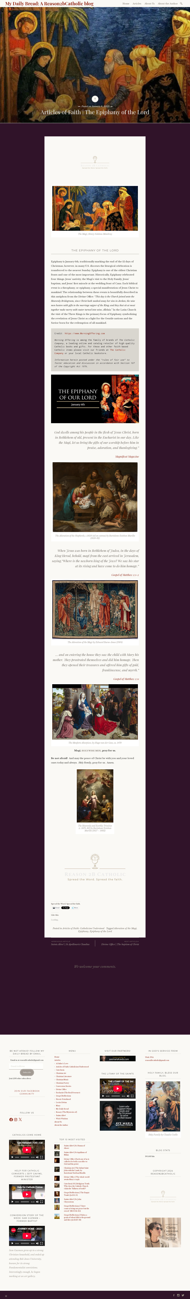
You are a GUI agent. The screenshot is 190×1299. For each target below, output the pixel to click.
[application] (27, 1150)
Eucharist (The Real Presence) (68, 1093)
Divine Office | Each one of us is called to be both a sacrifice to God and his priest (76, 1161)
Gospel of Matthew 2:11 (126, 679)
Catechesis (60, 1070)
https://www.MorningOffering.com (85, 333)
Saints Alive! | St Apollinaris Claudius (70, 943)
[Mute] (37, 1157)
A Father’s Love (62, 1063)
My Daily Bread (62, 1109)
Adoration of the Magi (125, 928)
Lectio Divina (61, 1102)
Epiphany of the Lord (101, 931)
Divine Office (61, 1089)
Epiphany (83, 931)
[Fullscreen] (41, 1157)
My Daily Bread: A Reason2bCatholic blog (49, 3)
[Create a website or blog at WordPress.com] (6, 1296)
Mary (58, 1106)
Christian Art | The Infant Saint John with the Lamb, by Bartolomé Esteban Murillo (76, 1170)
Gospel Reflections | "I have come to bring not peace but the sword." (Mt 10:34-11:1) (76, 1208)
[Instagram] (178, 1296)
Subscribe (27, 1072)
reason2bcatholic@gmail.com (157, 1060)
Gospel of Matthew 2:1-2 (125, 575)
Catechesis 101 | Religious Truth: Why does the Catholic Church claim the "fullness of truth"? (77, 1186)
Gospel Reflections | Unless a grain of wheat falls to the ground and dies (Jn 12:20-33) (77, 1217)
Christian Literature (64, 1076)
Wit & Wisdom (62, 1119)
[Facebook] (174, 1296)
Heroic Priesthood (63, 1099)
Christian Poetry (62, 1083)
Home (126, 3)
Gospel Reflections (63, 1096)
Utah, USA (149, 1057)
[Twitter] (183, 1296)
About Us (150, 3)
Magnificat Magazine (127, 456)
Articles (137, 3)
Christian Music (62, 1080)
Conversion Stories (63, 1086)
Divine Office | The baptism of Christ (120, 943)
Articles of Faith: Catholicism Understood (83, 928)
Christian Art (61, 1073)
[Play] (12, 1157)
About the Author (168, 3)
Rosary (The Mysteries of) (66, 1112)
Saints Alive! (61, 1115)
